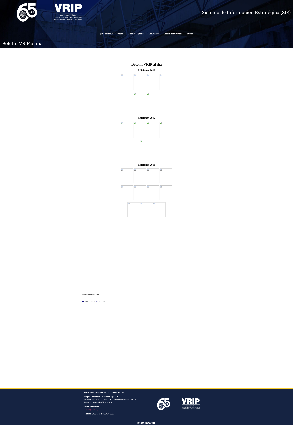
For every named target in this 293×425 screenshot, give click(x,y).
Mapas (120, 34)
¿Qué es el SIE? (106, 34)
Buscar (190, 34)
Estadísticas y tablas (136, 34)
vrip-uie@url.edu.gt (91, 409)
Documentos (154, 34)
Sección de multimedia (173, 34)
